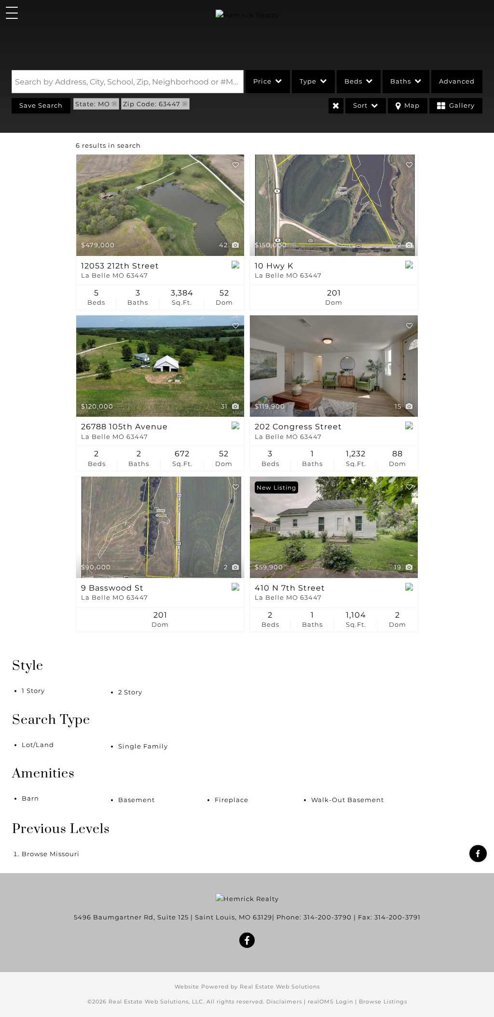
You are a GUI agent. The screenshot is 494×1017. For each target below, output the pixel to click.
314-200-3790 (327, 917)
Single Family (143, 746)
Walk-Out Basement (347, 800)
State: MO (92, 104)
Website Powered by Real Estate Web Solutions (247, 986)
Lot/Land (38, 745)
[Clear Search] (336, 105)
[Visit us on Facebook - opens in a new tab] (478, 853)
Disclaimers (284, 1001)
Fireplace (231, 800)
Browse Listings (383, 1001)
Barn (30, 798)
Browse (51, 854)
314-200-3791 (397, 917)
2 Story (130, 692)
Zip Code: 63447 (151, 104)
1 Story (33, 690)
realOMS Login (330, 1001)
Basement (136, 800)
